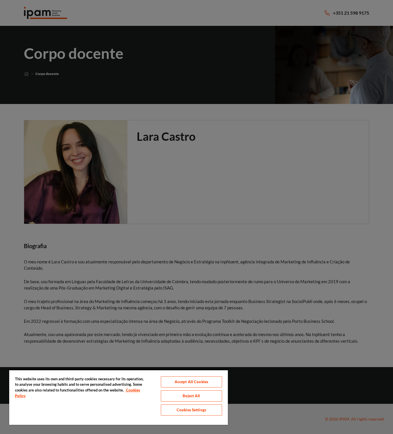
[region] (118, 397)
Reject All (191, 396)
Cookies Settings (191, 410)
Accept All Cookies (191, 381)
